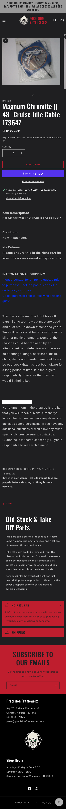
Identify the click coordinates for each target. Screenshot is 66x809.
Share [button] (9, 503)
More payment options (33, 181)
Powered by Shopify (44, 803)
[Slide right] (40, 95)
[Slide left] (25, 95)
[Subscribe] (55, 685)
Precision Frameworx (28, 803)
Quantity (6, 147)
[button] (4, 20)
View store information (18, 198)
